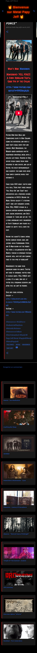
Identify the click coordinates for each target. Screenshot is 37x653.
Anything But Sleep (9, 427)
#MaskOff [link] (23, 335)
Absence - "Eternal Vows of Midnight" (16, 534)
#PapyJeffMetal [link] (25, 338)
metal (18, 344)
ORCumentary (8, 587)
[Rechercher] (34, 11)
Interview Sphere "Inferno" (12, 614)
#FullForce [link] (20, 322)
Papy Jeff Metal (12, 1)
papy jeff (10, 348)
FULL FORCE (10, 344)
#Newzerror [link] (11, 322)
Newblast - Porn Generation (12, 641)
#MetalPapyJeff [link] (12, 341)
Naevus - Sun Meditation (11, 400)
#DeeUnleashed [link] (12, 335)
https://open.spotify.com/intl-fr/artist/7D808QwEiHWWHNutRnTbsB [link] (18, 302)
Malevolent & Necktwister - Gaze (14, 480)
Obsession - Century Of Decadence (15, 507)
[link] (24, 68)
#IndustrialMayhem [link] (14, 325)
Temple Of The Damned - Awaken (14, 561)
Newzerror (26, 344)
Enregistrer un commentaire (12, 367)
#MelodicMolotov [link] (13, 328)
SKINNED (6, 454)
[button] (7, 32)
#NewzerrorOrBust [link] (14, 332)
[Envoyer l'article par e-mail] (17, 348)
